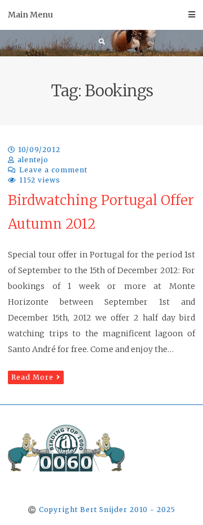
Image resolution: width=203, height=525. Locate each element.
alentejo (32, 159)
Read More (32, 377)
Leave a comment (53, 170)
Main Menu (30, 15)
